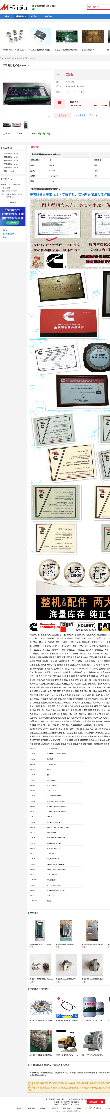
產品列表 (8, 58)
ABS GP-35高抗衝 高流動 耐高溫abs (43, 1055)
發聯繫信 (62, 115)
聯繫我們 (31, 1108)
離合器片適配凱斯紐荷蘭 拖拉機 (41, 1020)
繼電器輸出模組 (47, 1072)
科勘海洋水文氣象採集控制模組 (66, 50)
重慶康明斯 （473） (11, 161)
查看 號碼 (6, 188)
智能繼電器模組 (61, 1072)
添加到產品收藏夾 (9, 234)
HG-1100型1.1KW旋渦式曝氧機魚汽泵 (95, 1055)
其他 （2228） (9, 171)
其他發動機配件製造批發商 (77, 1099)
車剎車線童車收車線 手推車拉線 (67, 1020)
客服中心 (43, 1108)
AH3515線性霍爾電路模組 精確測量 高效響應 (45, 50)
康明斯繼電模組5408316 (70, 1102)
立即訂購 (93, 115)
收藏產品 (9, 133)
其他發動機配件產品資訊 (55, 1099)
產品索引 (6, 230)
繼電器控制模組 (76, 1072)
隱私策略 (66, 1108)
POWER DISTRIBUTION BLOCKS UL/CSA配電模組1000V (23, 50)
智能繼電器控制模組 (38, 1075)
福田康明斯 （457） (11, 168)
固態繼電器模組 (90, 1072)
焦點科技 (69, 1111)
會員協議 (78, 1108)
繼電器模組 (34, 1072)
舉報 (20, 133)
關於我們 (20, 1108)
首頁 (1, 58)
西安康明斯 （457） (11, 157)
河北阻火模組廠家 (87, 50)
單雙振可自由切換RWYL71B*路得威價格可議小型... (74, 1055)
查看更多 (13, 202)
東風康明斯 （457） (11, 164)
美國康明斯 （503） (11, 154)
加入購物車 (80, 115)
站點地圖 (55, 1108)
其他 (14, 58)
